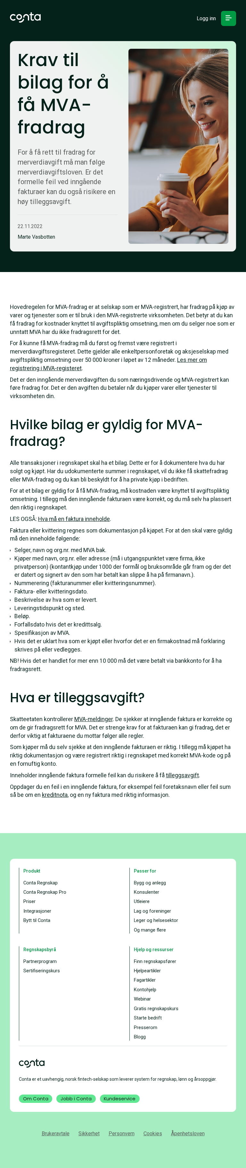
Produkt (31, 871)
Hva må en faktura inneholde (74, 519)
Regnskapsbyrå (39, 949)
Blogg (140, 1037)
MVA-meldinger (93, 719)
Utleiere (142, 901)
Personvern (122, 1133)
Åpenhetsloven (188, 1133)
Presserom (145, 1027)
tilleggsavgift (182, 775)
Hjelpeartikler (147, 971)
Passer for (145, 871)
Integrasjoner (37, 911)
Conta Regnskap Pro (44, 892)
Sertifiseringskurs (41, 971)
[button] (228, 18)
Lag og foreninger (152, 911)
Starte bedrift (148, 1018)
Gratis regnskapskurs (156, 1008)
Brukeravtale (56, 1133)
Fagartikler (145, 980)
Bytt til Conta (36, 920)
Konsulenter (146, 892)
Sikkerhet (89, 1133)
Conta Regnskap (40, 883)
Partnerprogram (40, 961)
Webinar (142, 999)
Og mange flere (150, 930)
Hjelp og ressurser (154, 949)
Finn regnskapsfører (155, 961)
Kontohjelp (145, 990)
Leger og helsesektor (156, 920)
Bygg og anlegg (150, 883)
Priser (29, 901)
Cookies (153, 1133)
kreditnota (55, 794)
